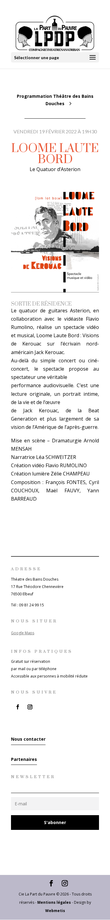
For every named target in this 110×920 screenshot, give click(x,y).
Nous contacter (28, 739)
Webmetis (55, 910)
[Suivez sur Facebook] (18, 707)
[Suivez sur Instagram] (30, 707)
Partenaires (24, 759)
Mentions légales (54, 902)
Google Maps (22, 633)
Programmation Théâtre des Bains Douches (55, 99)
